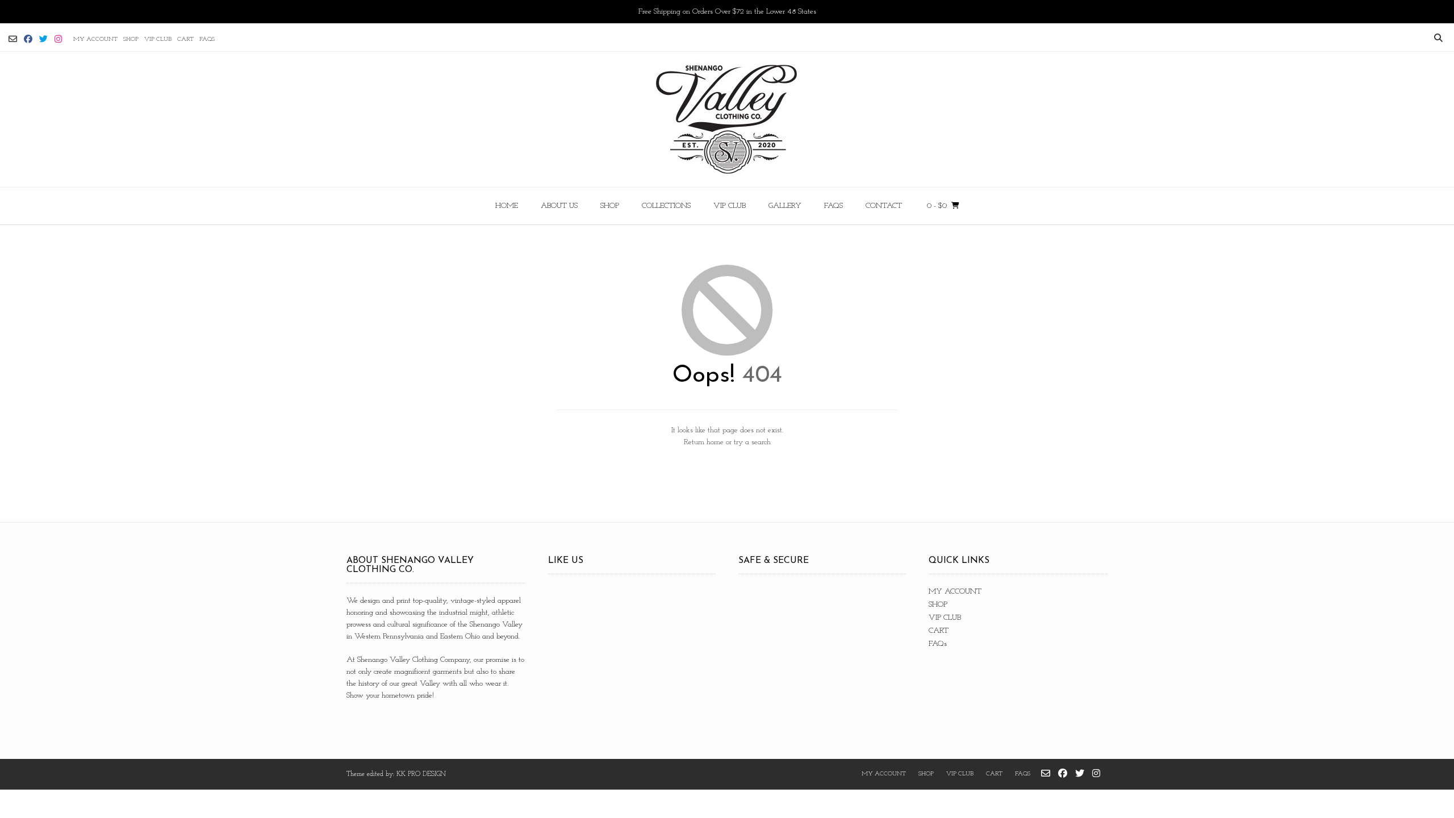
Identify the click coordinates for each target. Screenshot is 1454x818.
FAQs (207, 39)
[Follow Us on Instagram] (58, 39)
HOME (506, 206)
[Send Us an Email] (13, 39)
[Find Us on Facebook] (28, 39)
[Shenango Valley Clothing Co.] (727, 119)
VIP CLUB (158, 39)
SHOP (131, 39)
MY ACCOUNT (95, 39)
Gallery (784, 206)
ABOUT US (559, 206)
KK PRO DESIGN (421, 774)
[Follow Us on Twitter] (43, 39)
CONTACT (884, 206)
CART (185, 39)
